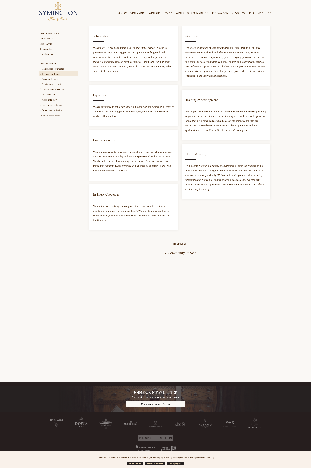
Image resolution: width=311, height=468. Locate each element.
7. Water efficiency (48, 99)
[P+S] (229, 423)
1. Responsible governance (52, 68)
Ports (168, 13)
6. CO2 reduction (47, 94)
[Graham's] (56, 423)
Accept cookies (135, 463)
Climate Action (46, 54)
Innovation (220, 13)
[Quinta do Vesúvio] (155, 423)
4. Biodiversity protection (51, 84)
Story (122, 13)
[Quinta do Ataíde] (180, 423)
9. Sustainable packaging (51, 110)
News (235, 13)
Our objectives (46, 38)
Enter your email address (155, 404)
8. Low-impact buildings (51, 104)
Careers (248, 13)
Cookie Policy (208, 457)
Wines (180, 13)
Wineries (155, 13)
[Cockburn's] (130, 423)
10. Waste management (50, 115)
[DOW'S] (81, 423)
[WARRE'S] (105, 423)
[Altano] (205, 423)
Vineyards (137, 13)
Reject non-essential (155, 463)
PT (269, 13)
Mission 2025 (46, 43)
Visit (260, 13)
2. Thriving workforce (50, 73)
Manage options (175, 463)
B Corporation (46, 48)
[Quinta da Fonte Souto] (254, 423)
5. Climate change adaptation (53, 89)
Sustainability (198, 13)
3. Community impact (50, 79)
